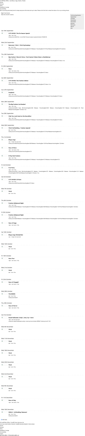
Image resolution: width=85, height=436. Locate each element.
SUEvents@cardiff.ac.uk (13, 435)
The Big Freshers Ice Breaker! (17, 104)
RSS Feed (4, 419)
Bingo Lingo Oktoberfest (16, 235)
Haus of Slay (12, 400)
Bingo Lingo (12, 140)
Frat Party (12, 167)
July (71, 28)
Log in (1, 433)
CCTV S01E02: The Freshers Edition (18, 80)
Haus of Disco (13, 148)
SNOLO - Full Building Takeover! (18, 412)
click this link (44, 10)
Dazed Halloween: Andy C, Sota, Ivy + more (21, 317)
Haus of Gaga (12, 223)
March (72, 26)
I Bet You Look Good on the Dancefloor (20, 116)
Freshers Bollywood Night (16, 203)
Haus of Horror (13, 306)
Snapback (11, 92)
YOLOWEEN (12, 294)
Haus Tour (12, 258)
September (73, 17)
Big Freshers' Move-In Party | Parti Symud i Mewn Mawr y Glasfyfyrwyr (29, 57)
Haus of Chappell (13, 282)
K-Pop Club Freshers (14, 156)
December (73, 21)
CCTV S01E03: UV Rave (15, 179)
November (73, 20)
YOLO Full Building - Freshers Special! (19, 128)
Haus (10, 69)
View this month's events (7, 14)
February (73, 25)
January (73, 23)
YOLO (10, 191)
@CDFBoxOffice (3, 435)
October (73, 18)
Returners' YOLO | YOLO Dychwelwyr (19, 45)
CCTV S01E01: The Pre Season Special (19, 33)
